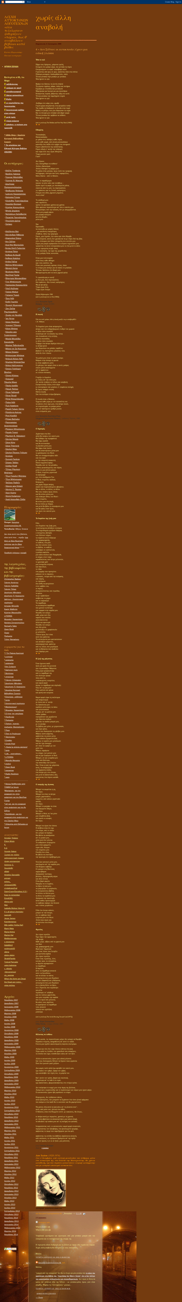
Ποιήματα (8, 636)
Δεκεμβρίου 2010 (11, 1121)
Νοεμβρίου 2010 (11, 1117)
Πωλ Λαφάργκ (11, 406)
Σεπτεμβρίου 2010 (12, 1111)
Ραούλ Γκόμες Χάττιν (14, 409)
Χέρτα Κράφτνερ (13, 496)
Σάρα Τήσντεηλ (12, 446)
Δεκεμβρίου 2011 (11, 1161)
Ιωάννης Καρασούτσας (15, 194)
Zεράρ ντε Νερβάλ (13, 315)
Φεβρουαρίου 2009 (12, 1047)
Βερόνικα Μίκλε (12, 272)
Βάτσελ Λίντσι (11, 268)
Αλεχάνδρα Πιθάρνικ (14, 235)
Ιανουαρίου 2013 (11, 1194)
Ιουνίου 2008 (9, 1024)
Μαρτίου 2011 (10, 1131)
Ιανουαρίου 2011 (11, 1124)
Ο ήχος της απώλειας (13, 713)
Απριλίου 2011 (10, 1134)
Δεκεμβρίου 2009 (11, 1080)
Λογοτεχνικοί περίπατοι (14, 703)
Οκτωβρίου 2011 (11, 1154)
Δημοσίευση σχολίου (46, 1293)
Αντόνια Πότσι (11, 252)
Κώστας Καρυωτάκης (15, 207)
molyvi (7, 764)
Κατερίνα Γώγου (12, 197)
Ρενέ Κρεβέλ (11, 416)
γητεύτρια (8, 677)
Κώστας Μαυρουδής (12, 612)
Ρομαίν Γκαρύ (11, 432)
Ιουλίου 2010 (9, 1104)
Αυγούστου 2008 (11, 1030)
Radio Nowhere (11, 774)
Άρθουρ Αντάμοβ (13, 255)
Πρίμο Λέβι (10, 402)
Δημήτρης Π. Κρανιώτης (14, 596)
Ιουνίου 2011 (9, 1141)
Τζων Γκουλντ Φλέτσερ (15, 476)
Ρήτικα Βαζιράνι (12, 419)
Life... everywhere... (13, 754)
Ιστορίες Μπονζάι (11, 606)
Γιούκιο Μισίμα (11, 292)
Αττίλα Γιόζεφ (11, 262)
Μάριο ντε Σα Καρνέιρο (15, 349)
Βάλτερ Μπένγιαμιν (14, 265)
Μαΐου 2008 (9, 1020)
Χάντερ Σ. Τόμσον (13, 489)
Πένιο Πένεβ (11, 396)
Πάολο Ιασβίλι (11, 386)
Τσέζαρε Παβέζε (12, 483)
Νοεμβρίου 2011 (11, 1157)
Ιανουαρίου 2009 (11, 1044)
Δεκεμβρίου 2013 (11, 1221)
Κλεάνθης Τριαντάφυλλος (16, 201)
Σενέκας (9, 456)
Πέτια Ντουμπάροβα (14, 399)
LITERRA (8, 616)
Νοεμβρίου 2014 (11, 1234)
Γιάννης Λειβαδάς (11, 586)
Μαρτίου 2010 (10, 1090)
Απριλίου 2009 (10, 1054)
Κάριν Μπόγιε (11, 329)
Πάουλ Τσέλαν (11, 389)
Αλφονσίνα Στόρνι (13, 238)
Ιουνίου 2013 (9, 1204)
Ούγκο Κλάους (12, 376)
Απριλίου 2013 (10, 1198)
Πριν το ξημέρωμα (12, 734)
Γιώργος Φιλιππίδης (14, 177)
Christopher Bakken (12, 579)
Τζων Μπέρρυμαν (13, 479)
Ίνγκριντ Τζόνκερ (13, 325)
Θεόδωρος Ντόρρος (14, 191)
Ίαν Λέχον (9, 318)
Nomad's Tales (10, 626)
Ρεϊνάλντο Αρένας (13, 412)
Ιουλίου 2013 (9, 1208)
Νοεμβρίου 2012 (11, 1188)
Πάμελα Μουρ (10, 382)
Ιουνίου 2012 (9, 1181)
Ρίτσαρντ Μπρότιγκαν (15, 429)
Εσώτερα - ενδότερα (13, 697)
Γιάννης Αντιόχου (11, 582)
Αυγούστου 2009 (11, 1067)
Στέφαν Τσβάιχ (11, 463)
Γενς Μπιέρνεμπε (13, 282)
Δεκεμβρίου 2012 (11, 1191)
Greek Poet (9, 744)
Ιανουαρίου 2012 (11, 1164)
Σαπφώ (8, 224)
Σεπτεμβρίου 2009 (12, 1070)
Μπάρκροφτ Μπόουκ (14, 355)
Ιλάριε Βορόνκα (12, 322)
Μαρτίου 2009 (10, 1050)
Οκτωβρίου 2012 (11, 1184)
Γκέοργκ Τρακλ (12, 295)
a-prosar (8, 657)
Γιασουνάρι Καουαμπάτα (16, 285)
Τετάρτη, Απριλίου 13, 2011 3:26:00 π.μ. (53, 1257)
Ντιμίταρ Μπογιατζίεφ (15, 362)
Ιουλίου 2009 (9, 1064)
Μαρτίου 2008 (10, 1013)
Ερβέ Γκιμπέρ (11, 302)
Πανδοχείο (9, 717)
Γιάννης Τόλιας (10, 589)
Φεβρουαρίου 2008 (12, 1010)
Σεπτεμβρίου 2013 (12, 1211)
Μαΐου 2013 (9, 1201)
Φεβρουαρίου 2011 (12, 1127)
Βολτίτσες (9, 673)
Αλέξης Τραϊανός (12, 171)
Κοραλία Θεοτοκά (13, 204)
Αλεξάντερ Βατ (12, 231)
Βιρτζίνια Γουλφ (12, 275)
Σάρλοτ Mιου (11, 449)
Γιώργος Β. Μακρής (14, 181)
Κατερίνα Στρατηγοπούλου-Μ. (49, 1263)
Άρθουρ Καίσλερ (12, 258)
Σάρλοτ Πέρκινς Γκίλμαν (16, 453)
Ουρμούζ (9, 379)
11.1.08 (79, 1214)
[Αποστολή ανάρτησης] (83, 1214)
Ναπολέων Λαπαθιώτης (16, 214)
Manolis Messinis (12, 760)
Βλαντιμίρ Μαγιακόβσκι (15, 278)
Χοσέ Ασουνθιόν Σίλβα (15, 499)
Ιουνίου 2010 (9, 1100)
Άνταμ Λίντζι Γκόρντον (15, 248)
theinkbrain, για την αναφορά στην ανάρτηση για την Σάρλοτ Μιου (16, 817)
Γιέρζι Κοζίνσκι (11, 288)
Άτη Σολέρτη (10, 667)
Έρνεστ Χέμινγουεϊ (13, 305)
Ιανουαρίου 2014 (11, 1224)
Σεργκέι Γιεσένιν (12, 459)
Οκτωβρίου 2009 (11, 1074)
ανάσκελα (8, 660)
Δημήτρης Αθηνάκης (12, 592)
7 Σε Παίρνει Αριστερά (14, 653)
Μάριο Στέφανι (11, 352)
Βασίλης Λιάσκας (12, 174)
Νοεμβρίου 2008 (11, 1037)
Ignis (6, 750)
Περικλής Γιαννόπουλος (15, 217)
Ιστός (7, 700)
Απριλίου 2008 (10, 1017)
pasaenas (9, 770)
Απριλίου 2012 (10, 1174)
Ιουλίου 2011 (9, 1144)
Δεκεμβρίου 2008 (11, 1040)
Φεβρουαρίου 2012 (12, 1167)
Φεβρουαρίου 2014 (12, 1228)
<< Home (39, 1298)
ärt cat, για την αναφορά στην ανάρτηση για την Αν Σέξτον (15, 807)
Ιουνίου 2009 (9, 1060)
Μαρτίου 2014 (10, 1231)
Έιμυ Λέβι (9, 298)
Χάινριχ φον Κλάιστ (14, 486)
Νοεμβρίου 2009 (11, 1077)
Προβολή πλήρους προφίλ (15, 553)
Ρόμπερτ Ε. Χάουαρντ (15, 436)
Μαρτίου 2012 (10, 1171)
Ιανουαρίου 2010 (11, 1084)
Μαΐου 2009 (9, 1057)
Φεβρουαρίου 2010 (12, 1087)
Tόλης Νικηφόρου (11, 639)
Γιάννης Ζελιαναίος (12, 680)
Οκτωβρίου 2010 (11, 1114)
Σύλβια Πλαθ (11, 466)
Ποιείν (6, 633)
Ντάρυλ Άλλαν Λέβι (14, 359)
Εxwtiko (8, 740)
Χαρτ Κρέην (10, 493)
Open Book (9, 629)
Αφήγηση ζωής (11, 670)
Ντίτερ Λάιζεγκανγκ (14, 365)
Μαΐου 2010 (9, 1097)
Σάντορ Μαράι (11, 439)
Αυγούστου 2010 (11, 1107)
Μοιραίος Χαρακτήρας (13, 619)
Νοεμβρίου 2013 (11, 1218)
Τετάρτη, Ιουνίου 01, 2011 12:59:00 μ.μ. (53, 1288)
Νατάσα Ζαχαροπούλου (14, 623)
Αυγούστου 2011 (11, 1147)
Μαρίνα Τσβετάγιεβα (14, 345)
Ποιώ (7, 730)
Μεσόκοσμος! (10, 707)
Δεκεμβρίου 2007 (11, 1003)
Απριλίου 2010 (10, 1094)
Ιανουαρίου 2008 (11, 1007)
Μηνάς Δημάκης (12, 211)
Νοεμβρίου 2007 (11, 1000)
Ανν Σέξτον (10, 242)
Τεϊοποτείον (9, 737)
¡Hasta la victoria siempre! (15, 747)
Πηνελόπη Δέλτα (12, 221)
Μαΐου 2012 (9, 1178)
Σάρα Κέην (10, 442)
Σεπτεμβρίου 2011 (12, 1151)
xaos (6, 777)
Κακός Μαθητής (11, 609)
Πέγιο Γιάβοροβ (12, 392)
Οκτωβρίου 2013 (11, 1214)
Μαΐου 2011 (9, 1137)
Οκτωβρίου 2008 (11, 1033)
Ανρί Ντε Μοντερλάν (14, 245)
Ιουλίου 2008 (9, 1027)
